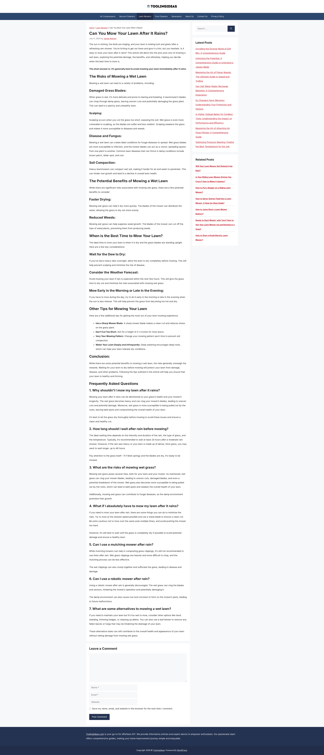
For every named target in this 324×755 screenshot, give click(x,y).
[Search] (231, 29)
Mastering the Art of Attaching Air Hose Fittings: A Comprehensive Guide (213, 132)
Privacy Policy (217, 16)
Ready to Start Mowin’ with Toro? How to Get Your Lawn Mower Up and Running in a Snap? (215, 224)
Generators (176, 16)
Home (91, 28)
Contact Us (202, 16)
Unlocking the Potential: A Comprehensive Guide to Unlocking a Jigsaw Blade (214, 62)
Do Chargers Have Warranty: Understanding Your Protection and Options (213, 104)
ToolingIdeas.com (95, 734)
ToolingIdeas (159, 750)
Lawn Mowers (145, 16)
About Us (189, 16)
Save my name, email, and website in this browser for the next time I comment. (132, 708)
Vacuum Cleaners (127, 16)
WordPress (182, 750)
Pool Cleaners (161, 16)
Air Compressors (107, 16)
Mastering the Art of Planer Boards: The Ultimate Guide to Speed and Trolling (213, 76)
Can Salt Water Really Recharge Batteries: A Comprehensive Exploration (212, 90)
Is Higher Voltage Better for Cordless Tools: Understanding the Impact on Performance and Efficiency (214, 118)
